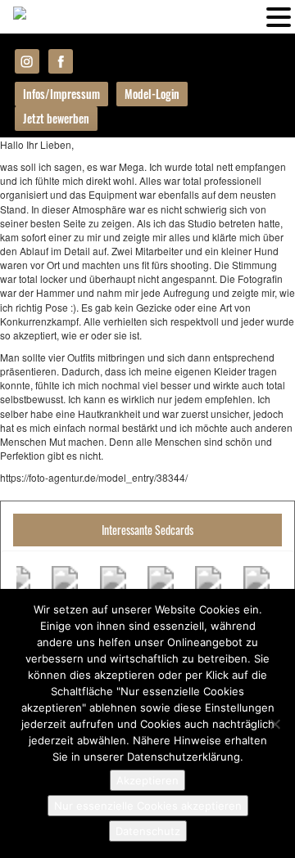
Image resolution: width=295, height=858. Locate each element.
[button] (278, 15)
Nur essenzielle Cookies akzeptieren (148, 805)
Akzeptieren (147, 780)
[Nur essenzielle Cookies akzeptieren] (274, 724)
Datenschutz (148, 831)
